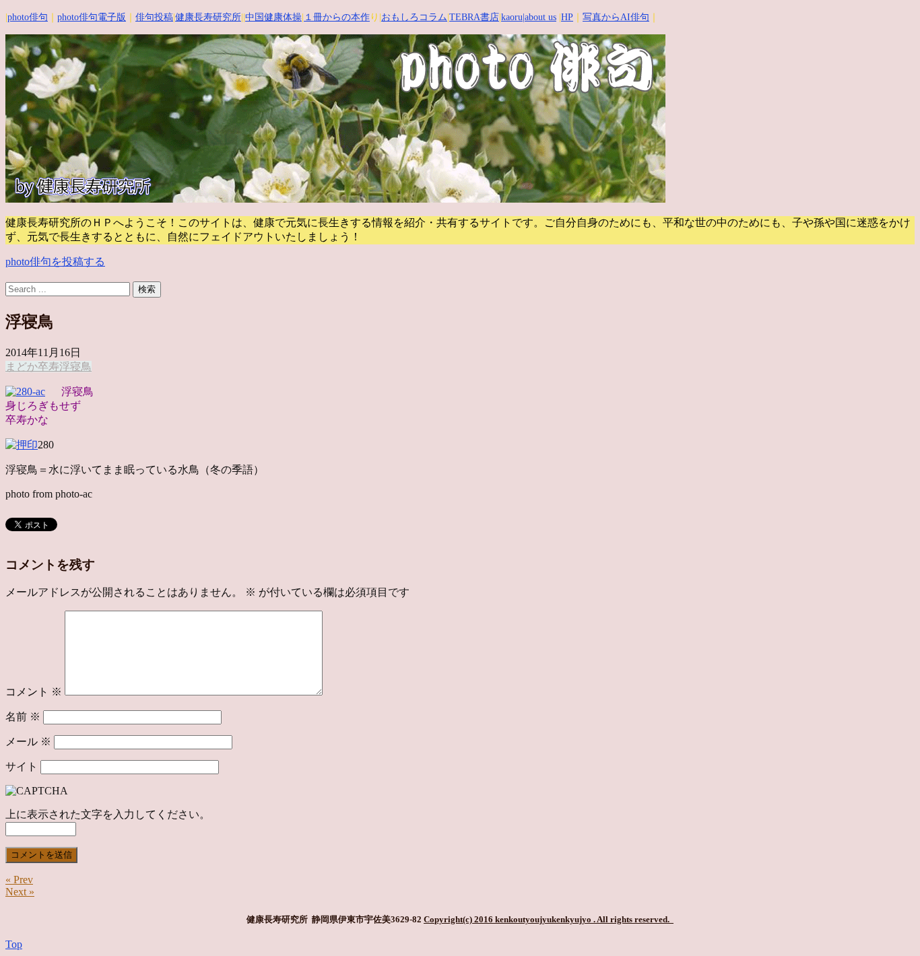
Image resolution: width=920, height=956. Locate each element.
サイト (21, 766)
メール (28, 741)
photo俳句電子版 (91, 17)
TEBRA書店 (474, 17)
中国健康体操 (273, 17)
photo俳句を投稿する (55, 261)
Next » (19, 891)
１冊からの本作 (337, 17)
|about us (539, 17)
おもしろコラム (414, 17)
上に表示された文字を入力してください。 (107, 814)
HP (567, 17)
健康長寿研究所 (208, 17)
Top (13, 944)
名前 (22, 716)
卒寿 (48, 366)
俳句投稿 (154, 17)
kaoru (512, 17)
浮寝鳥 (75, 366)
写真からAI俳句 (616, 17)
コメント (33, 691)
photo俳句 (27, 17)
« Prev (19, 879)
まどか (21, 366)
